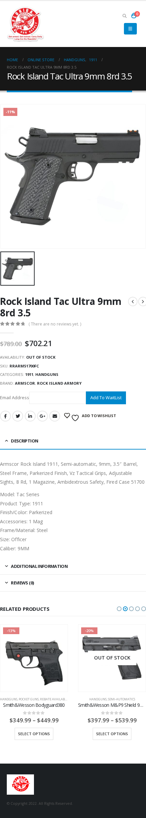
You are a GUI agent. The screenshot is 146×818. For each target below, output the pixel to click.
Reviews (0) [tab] (22, 583)
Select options (34, 733)
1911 (29, 374)
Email (54, 416)
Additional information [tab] (39, 566)
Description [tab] (24, 441)
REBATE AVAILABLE (54, 699)
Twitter (17, 416)
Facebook (5, 416)
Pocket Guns (29, 699)
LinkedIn (30, 416)
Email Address (14, 397)
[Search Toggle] (124, 15)
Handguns (46, 374)
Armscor (25, 383)
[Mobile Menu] (130, 28)
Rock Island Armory (59, 383)
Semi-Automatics (121, 699)
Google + (42, 416)
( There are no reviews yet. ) (55, 324)
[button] (119, 609)
